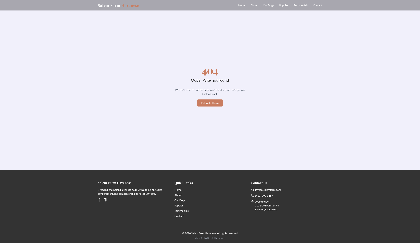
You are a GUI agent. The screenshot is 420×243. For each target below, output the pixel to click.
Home (241, 5)
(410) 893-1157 (264, 195)
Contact (317, 5)
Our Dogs (268, 5)
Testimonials (301, 5)
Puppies (283, 5)
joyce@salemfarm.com (268, 189)
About (254, 5)
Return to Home (210, 103)
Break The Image (216, 238)
